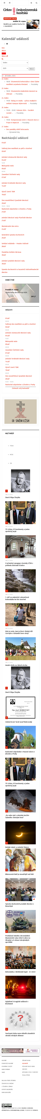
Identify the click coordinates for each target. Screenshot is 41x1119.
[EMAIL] (7, 44)
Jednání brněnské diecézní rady (14, 183)
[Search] (36, 3)
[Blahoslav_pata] (20, 1051)
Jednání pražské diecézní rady (13, 261)
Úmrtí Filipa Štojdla (12, 497)
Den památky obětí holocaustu (17, 129)
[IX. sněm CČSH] (20, 411)
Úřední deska (26, 1060)
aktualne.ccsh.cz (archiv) (30, 1072)
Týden (4, 53)
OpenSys (35, 1110)
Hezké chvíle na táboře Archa (16, 665)
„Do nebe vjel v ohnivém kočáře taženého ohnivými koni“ (17, 816)
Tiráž (3, 1072)
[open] (4, 3)
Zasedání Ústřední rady (11, 174)
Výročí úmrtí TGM (8, 192)
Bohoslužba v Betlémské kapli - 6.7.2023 (20, 972)
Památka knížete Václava (11, 252)
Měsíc (4, 51)
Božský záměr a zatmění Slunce (17, 847)
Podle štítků (26, 1075)
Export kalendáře (7, 1089)
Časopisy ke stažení (7, 1083)
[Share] (31, 3)
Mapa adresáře (6, 1092)
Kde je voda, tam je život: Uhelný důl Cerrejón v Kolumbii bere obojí (19, 632)
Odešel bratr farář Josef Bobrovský (18, 722)
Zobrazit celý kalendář (20, 388)
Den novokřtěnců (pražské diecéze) (15, 200)
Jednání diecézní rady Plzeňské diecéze (17, 218)
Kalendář (25, 1063)
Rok (3, 48)
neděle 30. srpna (19, 21)
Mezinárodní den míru (10, 226)
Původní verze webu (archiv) (28, 1068)
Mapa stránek (6, 1069)
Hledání (4, 1060)
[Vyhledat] (2, 59)
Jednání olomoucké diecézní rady (14, 157)
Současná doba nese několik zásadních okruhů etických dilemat (20, 1034)
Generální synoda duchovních (13, 235)
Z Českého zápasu (7, 1086)
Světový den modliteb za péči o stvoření (17, 148)
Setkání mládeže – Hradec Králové (15, 243)
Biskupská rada (8, 166)
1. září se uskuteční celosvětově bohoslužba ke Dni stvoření (17, 598)
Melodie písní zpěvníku (9, 1080)
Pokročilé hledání (7, 1063)
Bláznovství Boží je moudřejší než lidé (19, 874)
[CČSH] (20, 11)
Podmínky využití (7, 1066)
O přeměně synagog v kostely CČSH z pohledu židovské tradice (19, 564)
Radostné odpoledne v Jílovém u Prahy (16, 209)
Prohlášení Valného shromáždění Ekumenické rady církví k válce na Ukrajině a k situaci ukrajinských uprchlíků (17, 939)
